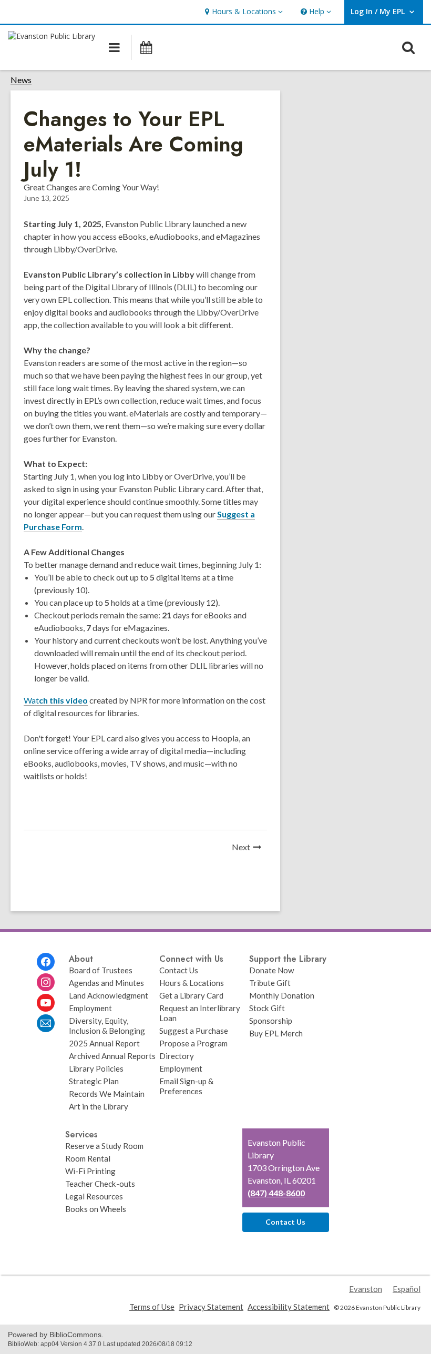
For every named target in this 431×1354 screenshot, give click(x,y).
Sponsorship (270, 1020)
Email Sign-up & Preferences (186, 1086)
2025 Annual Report (104, 1043)
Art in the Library (98, 1106)
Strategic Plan (94, 1081)
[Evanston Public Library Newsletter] (46, 1023)
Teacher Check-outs (100, 1183)
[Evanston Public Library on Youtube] (46, 1003)
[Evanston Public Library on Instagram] (46, 982)
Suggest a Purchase (193, 1030)
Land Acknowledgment (108, 995)
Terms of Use (152, 1306)
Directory (176, 1056)
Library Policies (96, 1068)
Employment (90, 1008)
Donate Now (271, 970)
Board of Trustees (100, 970)
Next (249, 848)
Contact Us (178, 970)
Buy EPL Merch (276, 1033)
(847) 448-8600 (276, 1193)
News (21, 80)
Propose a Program (193, 1043)
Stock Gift (267, 1008)
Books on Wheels (95, 1209)
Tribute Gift (270, 982)
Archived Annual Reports (112, 1056)
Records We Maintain (107, 1093)
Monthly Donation (281, 995)
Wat (56, 700)
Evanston (365, 1289)
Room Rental (87, 1158)
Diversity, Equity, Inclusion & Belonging (107, 1025)
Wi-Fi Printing (90, 1171)
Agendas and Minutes (106, 982)
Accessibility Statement (289, 1306)
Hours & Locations (191, 982)
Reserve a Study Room (104, 1146)
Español (406, 1289)
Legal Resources (94, 1196)
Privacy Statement (211, 1306)
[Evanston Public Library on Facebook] (46, 962)
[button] (242, 12)
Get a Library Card (191, 995)
